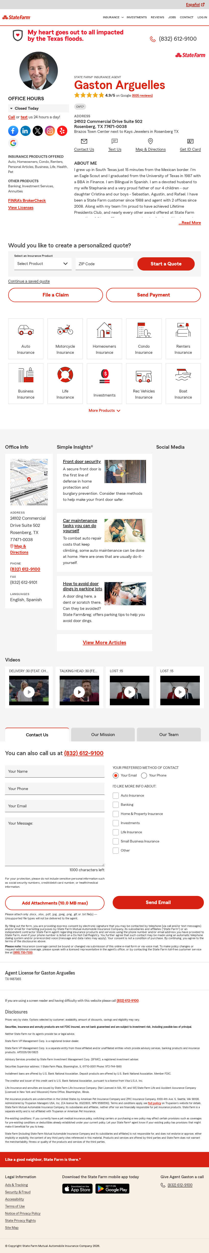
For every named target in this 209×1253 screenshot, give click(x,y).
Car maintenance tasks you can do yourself (80, 525)
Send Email (158, 902)
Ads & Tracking (16, 1185)
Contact (186, 17)
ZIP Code (87, 264)
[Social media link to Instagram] (50, 131)
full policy (154, 1103)
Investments (137, 17)
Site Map (12, 1228)
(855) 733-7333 (22, 952)
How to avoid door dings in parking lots (82, 586)
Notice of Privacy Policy (23, 1213)
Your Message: (20, 823)
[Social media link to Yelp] (62, 131)
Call (11, 117)
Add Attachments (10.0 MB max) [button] (55, 903)
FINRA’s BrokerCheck (27, 201)
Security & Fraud (18, 1192)
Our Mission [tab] (103, 734)
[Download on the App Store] (77, 1189)
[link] (16, 17)
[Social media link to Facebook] (13, 131)
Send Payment (153, 295)
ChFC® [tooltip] (80, 106)
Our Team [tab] (169, 734)
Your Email (17, 806)
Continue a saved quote (29, 281)
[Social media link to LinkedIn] (25, 131)
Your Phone (18, 789)
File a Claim (56, 295)
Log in (202, 17)
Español (193, 5)
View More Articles (104, 642)
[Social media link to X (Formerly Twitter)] (38, 131)
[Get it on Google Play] (112, 1189)
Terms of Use (15, 1206)
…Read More (190, 223)
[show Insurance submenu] (122, 17)
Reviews (157, 17)
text (24, 117)
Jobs (172, 17)
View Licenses (20, 208)
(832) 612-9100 (25, 569)
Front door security (82, 461)
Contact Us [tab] (37, 735)
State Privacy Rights (20, 1220)
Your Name (18, 771)
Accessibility (14, 1199)
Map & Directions (19, 549)
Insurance (111, 17)
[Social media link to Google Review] (13, 143)
